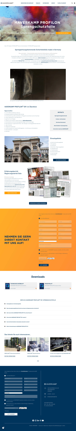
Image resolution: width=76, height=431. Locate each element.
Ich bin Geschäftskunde (44, 218)
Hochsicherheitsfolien (29, 59)
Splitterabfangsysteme (27, 120)
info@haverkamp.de (52, 396)
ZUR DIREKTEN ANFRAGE (63, 33)
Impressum (41, 425)
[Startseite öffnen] (7, 3)
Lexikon (63, 425)
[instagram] (35, 420)
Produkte (9, 45)
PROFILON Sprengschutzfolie (34, 45)
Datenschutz (46, 425)
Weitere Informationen (9, 356)
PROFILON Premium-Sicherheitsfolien (20, 45)
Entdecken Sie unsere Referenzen (38, 203)
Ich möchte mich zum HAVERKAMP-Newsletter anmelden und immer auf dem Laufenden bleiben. (54, 250)
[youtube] (43, 420)
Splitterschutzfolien (42, 57)
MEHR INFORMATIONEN (12, 192)
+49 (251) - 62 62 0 (51, 394)
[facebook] (33, 420)
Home (5, 45)
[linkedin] (38, 420)
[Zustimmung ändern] (3, 427)
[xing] (40, 420)
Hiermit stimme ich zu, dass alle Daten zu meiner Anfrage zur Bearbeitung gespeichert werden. (53, 254)
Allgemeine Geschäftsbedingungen (55, 425)
